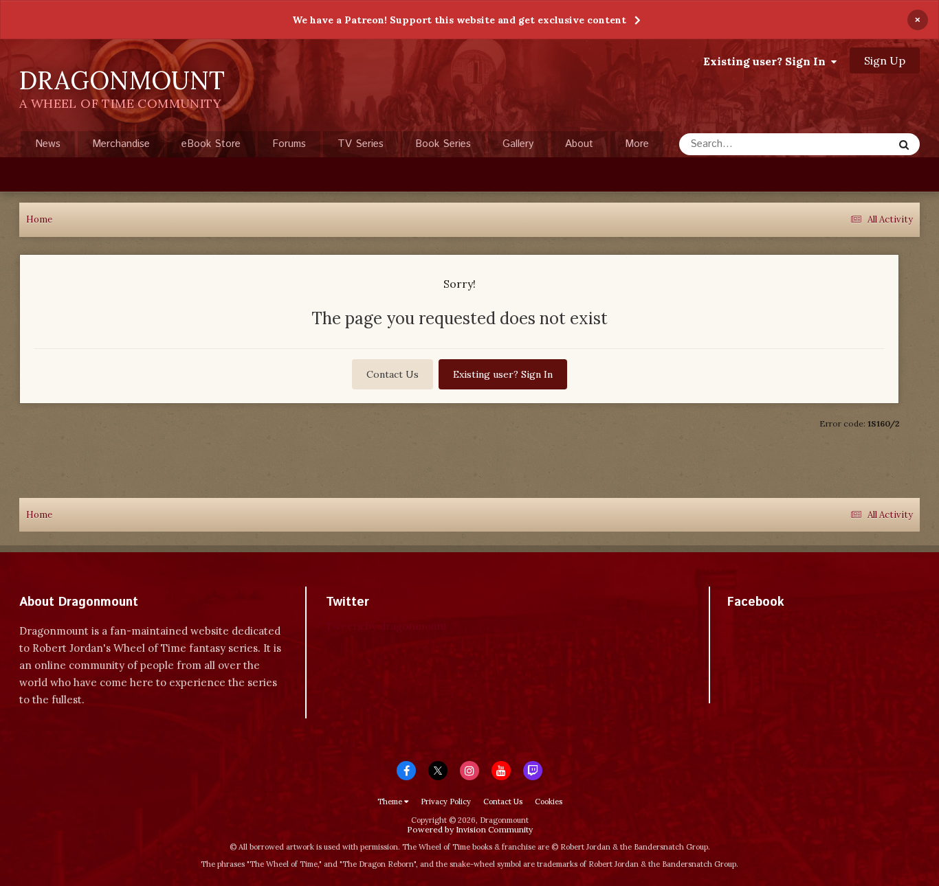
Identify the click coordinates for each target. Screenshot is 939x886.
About (579, 144)
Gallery (517, 144)
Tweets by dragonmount (387, 626)
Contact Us (392, 374)
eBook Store (211, 144)
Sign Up (884, 60)
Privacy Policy (446, 801)
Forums (289, 144)
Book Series (443, 144)
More (637, 144)
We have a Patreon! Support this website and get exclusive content (459, 20)
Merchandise (121, 144)
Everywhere (849, 144)
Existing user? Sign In (767, 61)
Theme (390, 801)
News (47, 144)
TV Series (361, 144)
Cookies (548, 801)
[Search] (904, 144)
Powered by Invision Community (470, 829)
